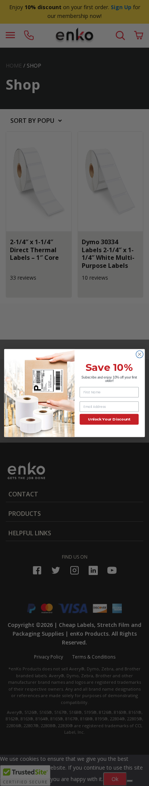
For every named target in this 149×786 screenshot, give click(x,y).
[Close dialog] (139, 354)
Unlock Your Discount (109, 419)
